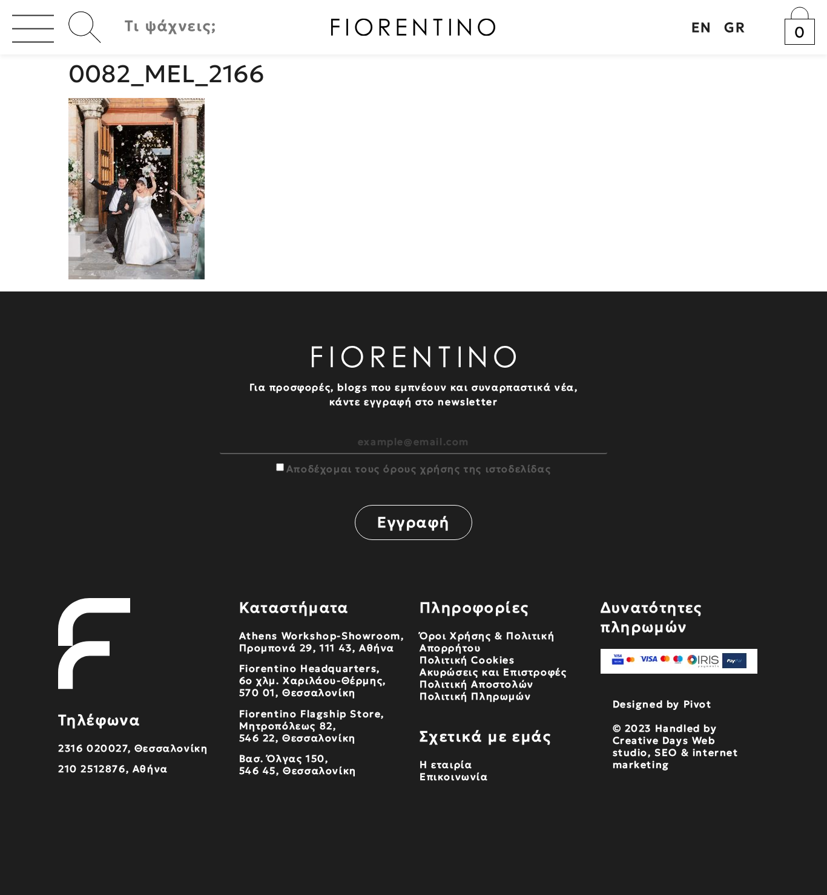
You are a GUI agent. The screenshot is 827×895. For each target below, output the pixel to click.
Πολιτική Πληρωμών (475, 696)
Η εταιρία (446, 764)
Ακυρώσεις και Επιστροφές (493, 672)
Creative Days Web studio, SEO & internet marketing (676, 752)
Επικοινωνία (454, 776)
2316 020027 (93, 748)
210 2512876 (92, 769)
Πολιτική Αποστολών (477, 684)
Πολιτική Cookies (467, 660)
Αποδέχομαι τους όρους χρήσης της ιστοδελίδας (418, 469)
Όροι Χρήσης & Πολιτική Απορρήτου (487, 642)
